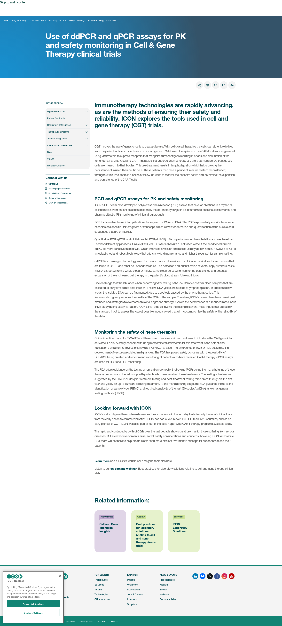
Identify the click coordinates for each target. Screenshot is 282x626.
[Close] (59, 576)
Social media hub (168, 599)
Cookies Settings (33, 612)
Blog (24, 20)
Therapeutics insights (58, 131)
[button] (86, 111)
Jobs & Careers (135, 594)
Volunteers (132, 584)
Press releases (167, 579)
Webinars (164, 594)
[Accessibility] (232, 85)
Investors (132, 599)
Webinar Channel (56, 165)
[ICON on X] (210, 576)
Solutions (99, 584)
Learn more (102, 461)
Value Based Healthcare (59, 145)
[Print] (207, 85)
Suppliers (132, 604)
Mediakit (164, 584)
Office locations (102, 599)
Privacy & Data (86, 621)
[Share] (199, 85)
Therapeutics (101, 579)
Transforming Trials (57, 138)
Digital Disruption (56, 111)
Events (163, 589)
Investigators (133, 589)
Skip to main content (13, 2)
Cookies (102, 621)
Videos (50, 158)
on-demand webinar (123, 468)
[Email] (223, 85)
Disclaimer (70, 621)
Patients (131, 579)
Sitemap (114, 621)
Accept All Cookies (33, 604)
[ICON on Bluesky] (202, 576)
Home (5, 20)
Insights (15, 20)
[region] (33, 597)
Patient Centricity (56, 118)
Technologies (101, 594)
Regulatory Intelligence (59, 125)
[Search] (215, 85)
